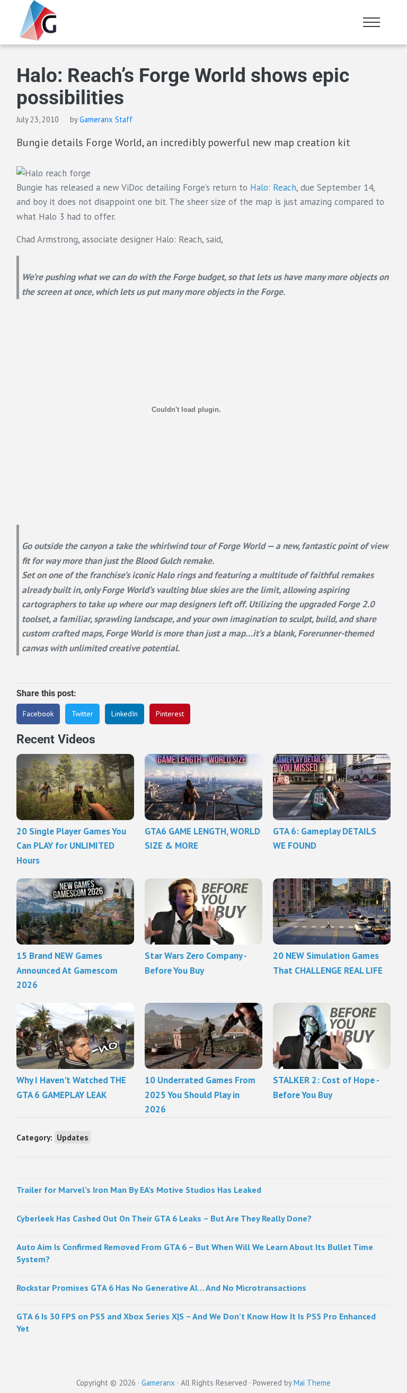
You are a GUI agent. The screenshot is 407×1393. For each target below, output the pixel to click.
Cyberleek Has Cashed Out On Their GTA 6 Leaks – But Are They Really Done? (164, 1218)
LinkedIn (124, 713)
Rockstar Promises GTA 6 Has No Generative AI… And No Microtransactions (161, 1287)
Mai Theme (312, 1383)
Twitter (82, 713)
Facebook (38, 713)
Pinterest (170, 713)
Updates (73, 1137)
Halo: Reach (273, 187)
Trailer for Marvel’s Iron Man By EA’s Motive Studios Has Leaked (138, 1189)
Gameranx (158, 1383)
